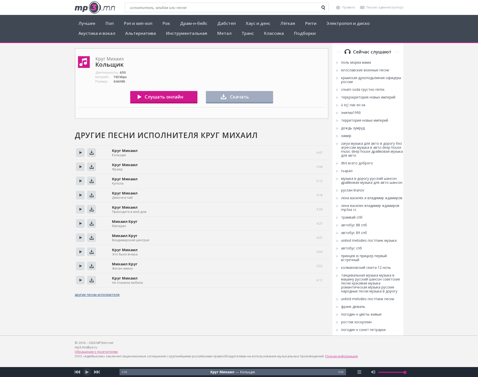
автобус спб (351, 248)
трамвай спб (351, 217)
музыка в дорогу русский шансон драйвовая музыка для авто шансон (371, 181)
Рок (166, 23)
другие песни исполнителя (97, 294)
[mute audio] (373, 372)
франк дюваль (353, 307)
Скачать (239, 97)
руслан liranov (352, 190)
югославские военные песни (365, 70)
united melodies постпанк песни (367, 299)
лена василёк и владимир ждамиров (371, 198)
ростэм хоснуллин (356, 322)
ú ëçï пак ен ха (353, 105)
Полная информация (341, 356)
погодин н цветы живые (361, 314)
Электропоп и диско (348, 23)
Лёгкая (287, 23)
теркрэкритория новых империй (368, 97)
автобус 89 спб (354, 233)
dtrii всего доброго (357, 163)
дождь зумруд (353, 128)
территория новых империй (364, 120)
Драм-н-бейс (193, 23)
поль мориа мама (356, 62)
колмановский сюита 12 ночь (366, 268)
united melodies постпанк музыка (369, 240)
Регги (310, 23)
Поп (109, 23)
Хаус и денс (258, 23)
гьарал (347, 171)
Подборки (305, 33)
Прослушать (80, 152)
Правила (348, 7)
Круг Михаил (124, 150)
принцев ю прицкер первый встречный (364, 258)
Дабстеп (226, 23)
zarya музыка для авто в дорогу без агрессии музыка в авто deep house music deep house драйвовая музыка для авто (372, 149)
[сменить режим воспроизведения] (359, 372)
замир (346, 136)
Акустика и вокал (96, 33)
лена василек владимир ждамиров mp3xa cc (370, 208)
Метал (224, 33)
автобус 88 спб (354, 225)
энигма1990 (351, 113)
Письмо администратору (384, 7)
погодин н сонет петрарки (363, 330)
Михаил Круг (124, 221)
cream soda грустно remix (362, 90)
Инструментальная (186, 33)
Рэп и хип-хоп (138, 23)
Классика (274, 33)
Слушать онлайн (164, 97)
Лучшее (86, 23)
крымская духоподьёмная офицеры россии (371, 80)
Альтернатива (140, 33)
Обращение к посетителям (96, 351)
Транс (247, 33)
